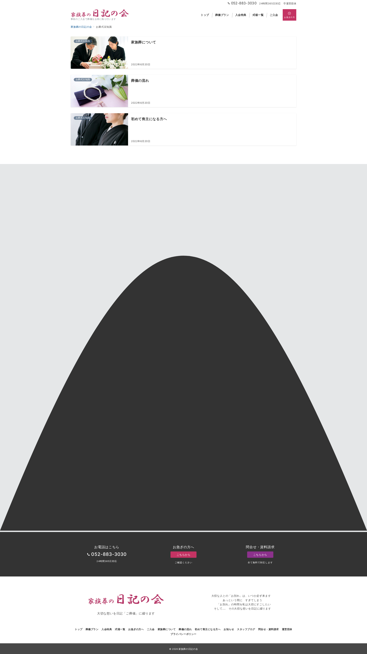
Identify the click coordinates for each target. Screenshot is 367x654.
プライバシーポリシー (183, 634)
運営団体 (291, 3)
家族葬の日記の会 (188, 649)
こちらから (184, 554)
